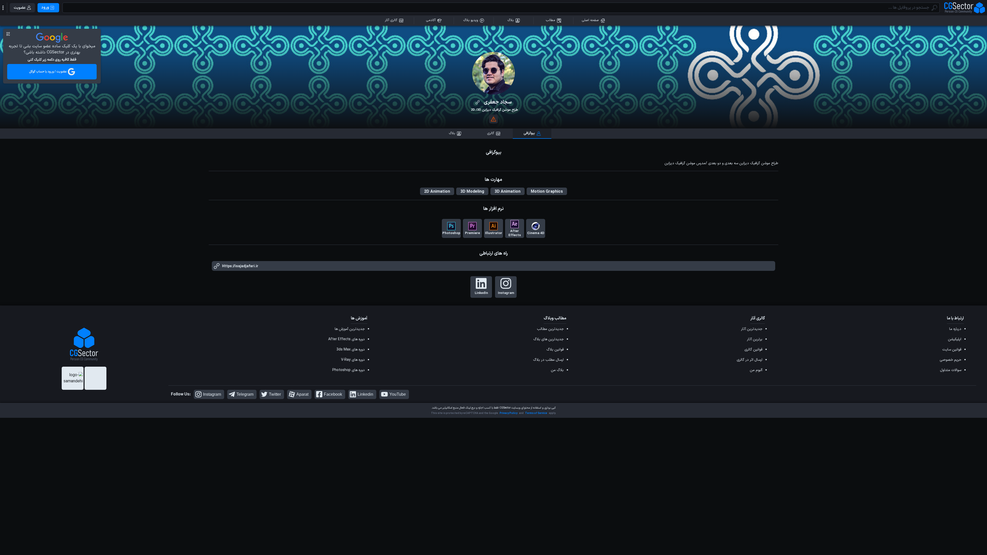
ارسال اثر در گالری (749, 360)
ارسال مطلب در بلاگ (548, 360)
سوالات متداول (950, 370)
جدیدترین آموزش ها (350, 329)
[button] (3, 7)
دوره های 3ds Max (350, 349)
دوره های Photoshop (348, 370)
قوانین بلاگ (555, 349)
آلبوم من (756, 370)
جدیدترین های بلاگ (548, 339)
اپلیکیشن (954, 339)
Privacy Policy (508, 413)
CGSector (505, 408)
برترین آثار (754, 339)
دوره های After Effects (346, 339)
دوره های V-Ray (353, 360)
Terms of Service (536, 413)
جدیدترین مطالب (550, 329)
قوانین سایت (951, 349)
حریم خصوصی (950, 360)
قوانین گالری (753, 349)
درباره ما (955, 329)
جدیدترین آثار (751, 329)
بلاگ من (557, 370)
